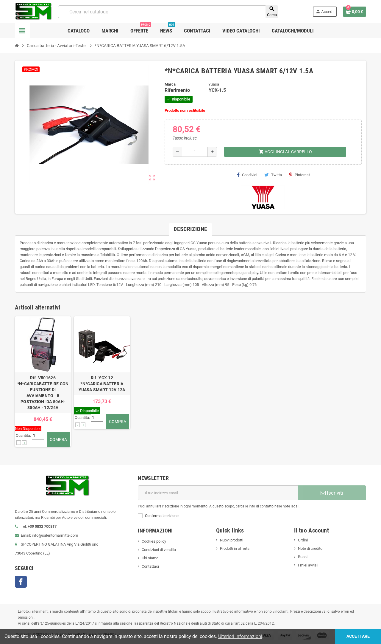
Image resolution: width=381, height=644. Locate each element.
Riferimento (177, 90)
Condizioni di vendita (159, 549)
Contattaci (150, 566)
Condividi (249, 175)
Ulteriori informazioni (240, 636)
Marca (170, 84)
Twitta (276, 175)
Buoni (302, 557)
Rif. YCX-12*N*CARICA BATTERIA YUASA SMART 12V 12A (102, 383)
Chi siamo (150, 558)
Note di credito (310, 548)
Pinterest (302, 175)
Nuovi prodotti (231, 540)
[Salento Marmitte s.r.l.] (33, 11)
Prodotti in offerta (234, 548)
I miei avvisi (308, 565)
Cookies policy (154, 541)
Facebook (21, 582)
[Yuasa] (263, 197)
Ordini (303, 540)
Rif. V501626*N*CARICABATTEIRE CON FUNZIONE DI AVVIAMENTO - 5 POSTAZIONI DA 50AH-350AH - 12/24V (43, 392)
